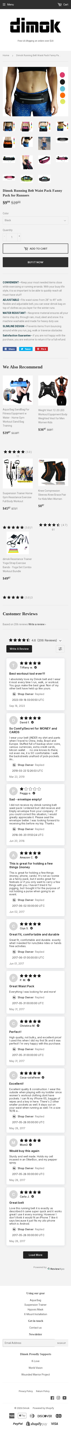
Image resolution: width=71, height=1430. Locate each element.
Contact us (35, 1327)
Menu (10, 4)
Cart (65, 4)
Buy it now (35, 262)
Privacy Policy (26, 1391)
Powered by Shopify (43, 1408)
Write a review (36, 624)
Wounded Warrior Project (35, 1374)
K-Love (36, 1361)
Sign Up (61, 1343)
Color (6, 213)
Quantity (8, 230)
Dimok (26, 1408)
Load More (35, 1254)
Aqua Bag (35, 1300)
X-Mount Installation (35, 1314)
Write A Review (19, 648)
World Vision (36, 1367)
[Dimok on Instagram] (58, 1398)
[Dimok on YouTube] (64, 1398)
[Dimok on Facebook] (52, 1398)
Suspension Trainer (35, 1304)
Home (6, 55)
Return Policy (43, 1391)
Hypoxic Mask (35, 1309)
